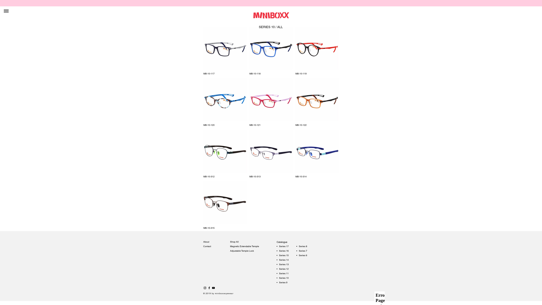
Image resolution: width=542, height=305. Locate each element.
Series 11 (284, 273)
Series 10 (284, 278)
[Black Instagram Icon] (205, 288)
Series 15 (284, 255)
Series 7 (303, 251)
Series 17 (284, 246)
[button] (6, 11)
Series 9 (283, 282)
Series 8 (303, 246)
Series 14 (284, 260)
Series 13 (284, 264)
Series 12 (284, 269)
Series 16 (284, 251)
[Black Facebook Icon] (209, 288)
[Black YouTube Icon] (213, 288)
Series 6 (303, 255)
